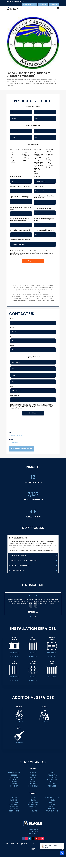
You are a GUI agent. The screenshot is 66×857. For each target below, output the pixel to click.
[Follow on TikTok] (42, 838)
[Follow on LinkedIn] (29, 838)
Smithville (52, 809)
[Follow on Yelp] (36, 838)
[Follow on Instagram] (26, 838)
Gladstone (14, 802)
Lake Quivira (33, 773)
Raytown (52, 804)
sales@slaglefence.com (16, 435)
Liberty (33, 809)
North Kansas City (52, 798)
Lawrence (33, 775)
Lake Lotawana (33, 802)
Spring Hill (52, 784)
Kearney (33, 800)
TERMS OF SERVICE (33, 834)
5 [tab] (37, 616)
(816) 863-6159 (13, 442)
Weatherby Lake (52, 811)
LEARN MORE (51, 677)
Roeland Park (52, 779)
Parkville (52, 800)
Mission (33, 784)
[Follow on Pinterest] (39, 838)
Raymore (52, 802)
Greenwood (14, 809)
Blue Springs (14, 800)
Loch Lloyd (33, 811)
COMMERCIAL (14, 653)
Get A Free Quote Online (21, 449)
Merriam (33, 782)
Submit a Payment (29, 4)
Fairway (14, 782)
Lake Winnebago (33, 804)
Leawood (33, 777)
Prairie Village (52, 777)
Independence (14, 811)
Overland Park (52, 775)
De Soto (14, 775)
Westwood (52, 786)
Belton (14, 798)
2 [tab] (30, 616)
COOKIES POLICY (33, 831)
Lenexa (33, 779)
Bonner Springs (14, 773)
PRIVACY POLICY (33, 829)
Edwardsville (14, 779)
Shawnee (52, 782)
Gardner (14, 784)
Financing (43, 4)
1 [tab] (28, 616)
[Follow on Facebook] (23, 838)
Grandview (14, 807)
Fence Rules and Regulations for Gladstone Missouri (29, 74)
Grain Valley (13, 804)
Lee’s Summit (33, 807)
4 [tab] (35, 616)
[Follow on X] (33, 838)
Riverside (52, 807)
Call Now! (54, 4)
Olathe (52, 773)
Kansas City (14, 786)
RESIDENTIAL (14, 656)
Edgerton (14, 777)
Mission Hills (33, 786)
